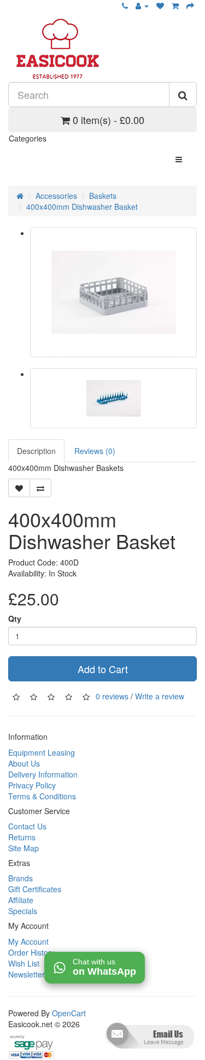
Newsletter (26, 974)
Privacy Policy (32, 785)
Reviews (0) (94, 450)
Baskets (102, 195)
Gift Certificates (34, 889)
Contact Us (27, 826)
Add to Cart (103, 669)
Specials (22, 910)
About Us (24, 763)
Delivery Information (43, 774)
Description (36, 450)
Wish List (23, 963)
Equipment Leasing (41, 752)
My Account (28, 941)
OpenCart (69, 1013)
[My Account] (142, 5)
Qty (14, 618)
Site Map (23, 848)
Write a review (159, 696)
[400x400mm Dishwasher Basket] (113, 292)
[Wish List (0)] (160, 5)
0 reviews (112, 696)
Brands (20, 878)
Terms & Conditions (42, 796)
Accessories (56, 195)
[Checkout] (190, 5)
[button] (149, 1039)
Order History (31, 952)
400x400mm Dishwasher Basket (82, 206)
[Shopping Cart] (175, 5)
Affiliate (20, 899)
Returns (22, 837)
